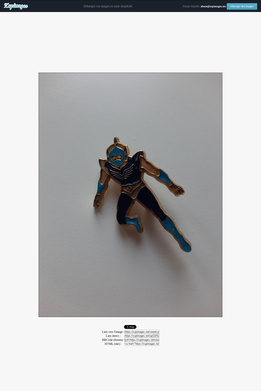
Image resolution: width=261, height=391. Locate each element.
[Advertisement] (130, 42)
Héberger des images (242, 6)
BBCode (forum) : (113, 339)
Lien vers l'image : (113, 331)
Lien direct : (113, 335)
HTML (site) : (113, 343)
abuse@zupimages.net (213, 6)
